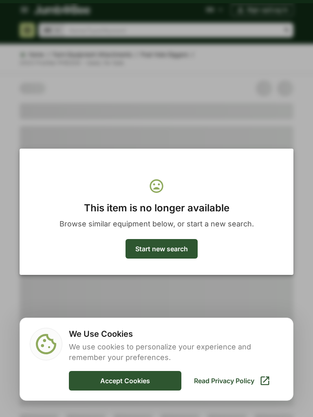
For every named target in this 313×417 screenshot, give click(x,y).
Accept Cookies (125, 381)
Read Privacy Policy (224, 381)
